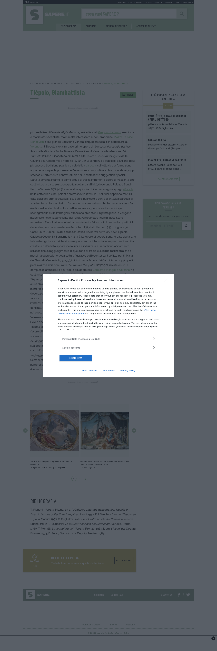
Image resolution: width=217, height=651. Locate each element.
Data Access (108, 370)
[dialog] (108, 325)
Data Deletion (89, 370)
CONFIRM (75, 358)
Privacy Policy (127, 370)
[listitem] (108, 339)
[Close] (167, 280)
